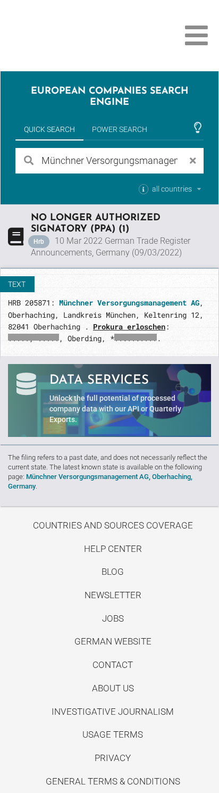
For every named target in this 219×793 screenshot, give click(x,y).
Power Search (119, 129)
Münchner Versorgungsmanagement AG (129, 303)
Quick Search (49, 129)
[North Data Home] (68, 35)
